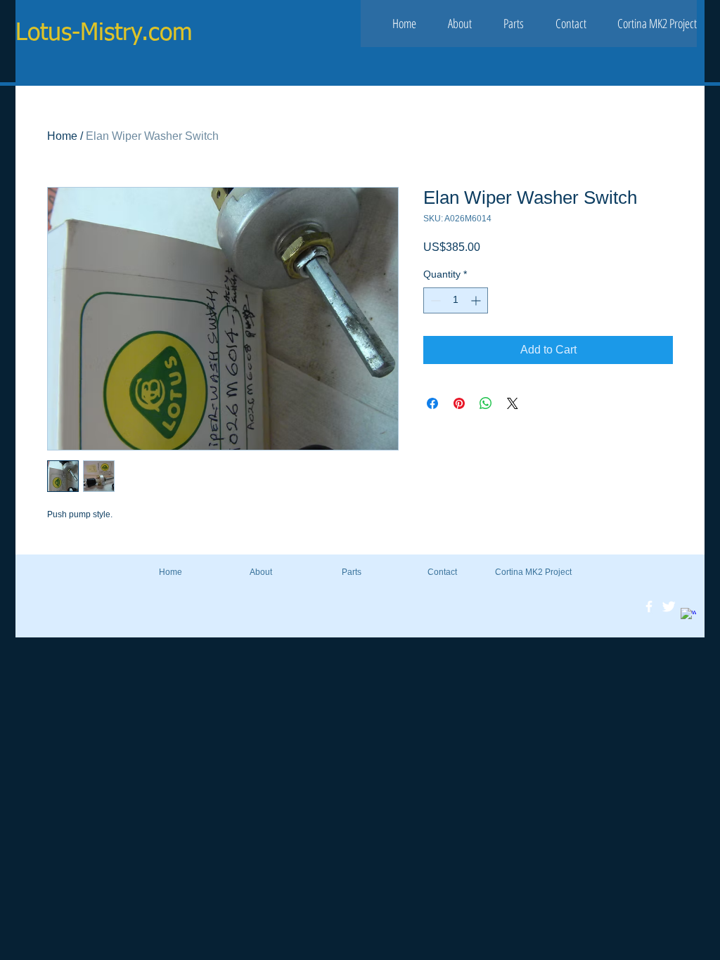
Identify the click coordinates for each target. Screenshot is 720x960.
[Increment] (477, 300)
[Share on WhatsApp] (485, 403)
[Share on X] (512, 403)
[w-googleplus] (688, 615)
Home (62, 136)
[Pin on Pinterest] (459, 403)
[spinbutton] (455, 300)
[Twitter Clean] (668, 606)
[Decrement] (434, 300)
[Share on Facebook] (432, 403)
